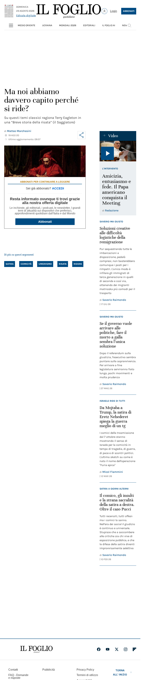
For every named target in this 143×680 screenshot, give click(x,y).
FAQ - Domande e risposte (18, 676)
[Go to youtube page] (107, 649)
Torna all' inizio (120, 672)
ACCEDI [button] (58, 188)
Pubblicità (48, 669)
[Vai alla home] (68, 11)
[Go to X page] (116, 649)
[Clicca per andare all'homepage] (36, 649)
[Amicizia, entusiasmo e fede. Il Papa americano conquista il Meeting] (118, 151)
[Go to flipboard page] (134, 649)
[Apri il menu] (11, 25)
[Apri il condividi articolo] (82, 135)
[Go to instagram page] (125, 649)
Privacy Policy (85, 669)
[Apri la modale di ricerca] (129, 25)
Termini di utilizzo (87, 675)
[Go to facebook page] (98, 649)
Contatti (13, 669)
